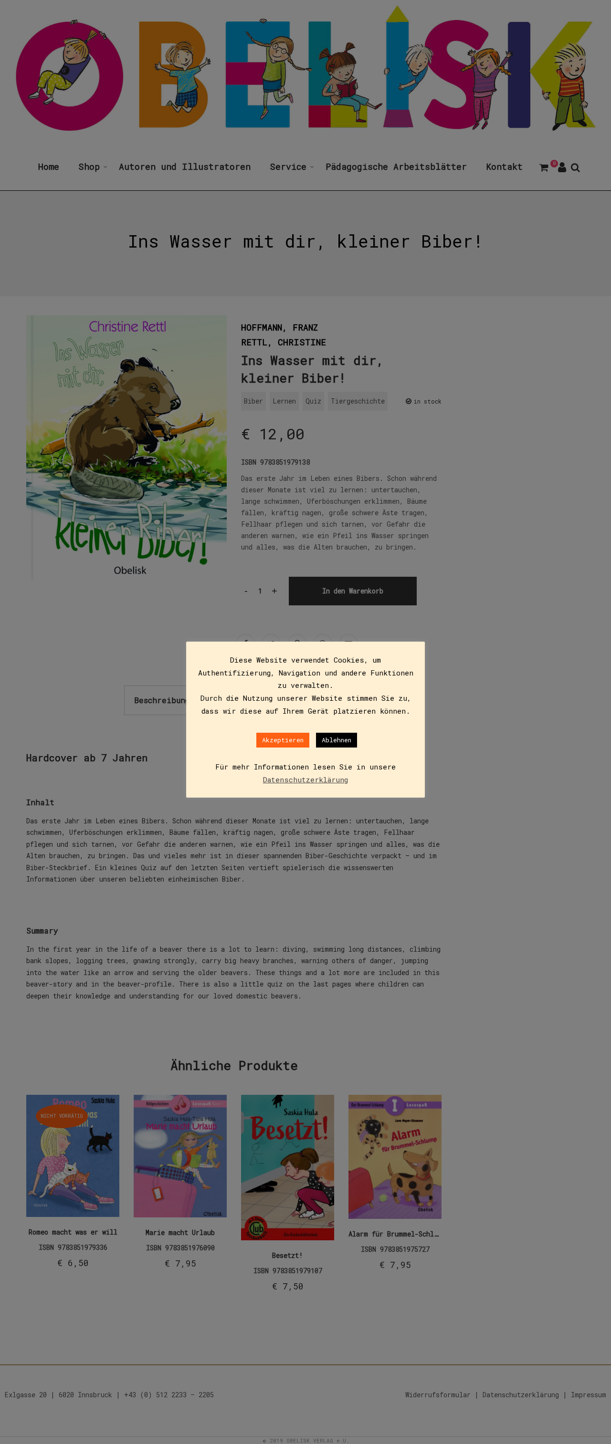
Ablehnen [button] (336, 740)
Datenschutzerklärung (305, 779)
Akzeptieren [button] (283, 740)
